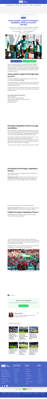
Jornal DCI (10, 14)
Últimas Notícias (9, 5)
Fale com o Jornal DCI (16, 393)
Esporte (13, 14)
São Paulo (25, 5)
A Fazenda (16, 380)
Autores (9, 393)
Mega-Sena (40, 375)
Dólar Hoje (28, 371)
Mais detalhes (29, 389)
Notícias (16, 378)
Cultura (16, 373)
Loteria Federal (40, 380)
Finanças (28, 373)
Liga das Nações (12, 295)
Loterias (31, 5)
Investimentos (38, 5)
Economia (17, 5)
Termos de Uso (36, 393)
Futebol (17, 14)
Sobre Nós (4, 393)
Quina (39, 371)
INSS (21, 5)
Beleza (16, 382)
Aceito (25, 389)
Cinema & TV (17, 371)
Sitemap (42, 393)
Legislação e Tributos (28, 378)
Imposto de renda (30, 381)
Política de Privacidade (27, 393)
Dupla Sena (40, 382)
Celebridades (17, 369)
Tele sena (40, 378)
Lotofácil (39, 373)
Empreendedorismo (28, 387)
